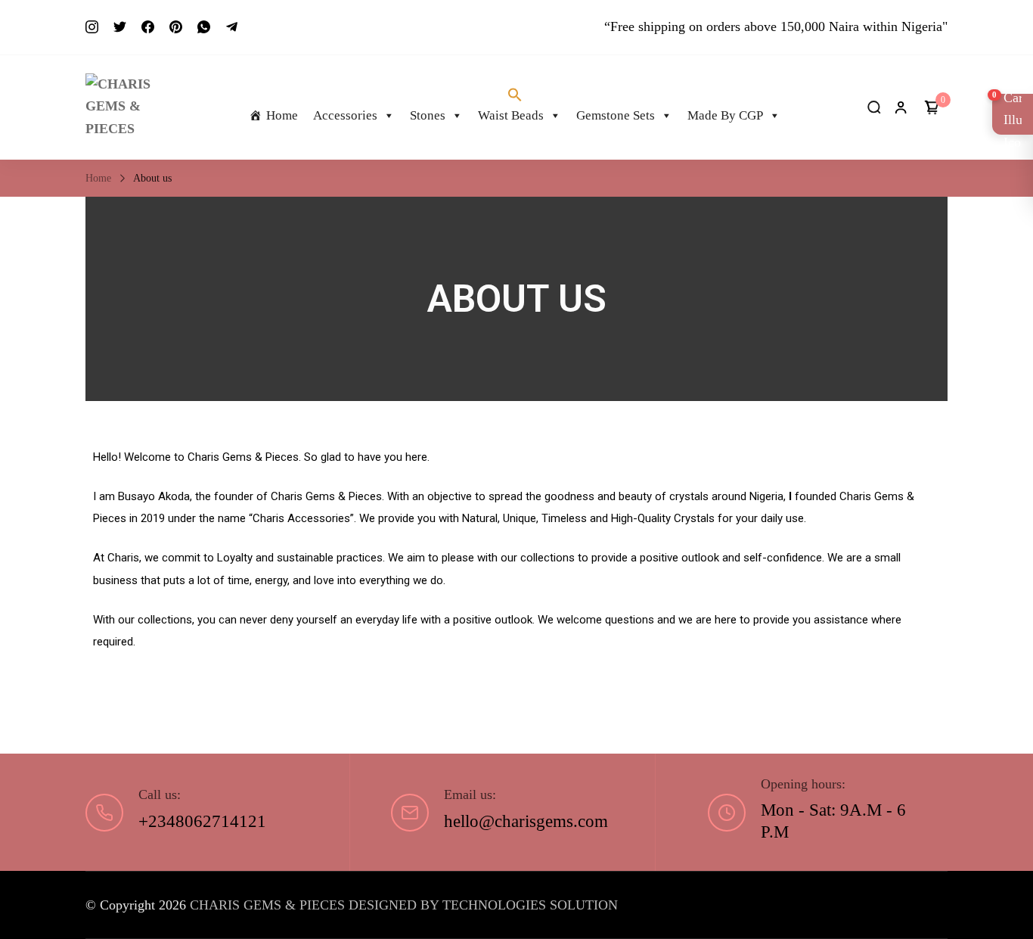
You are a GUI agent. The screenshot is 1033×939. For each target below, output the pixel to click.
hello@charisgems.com (526, 821)
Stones (427, 115)
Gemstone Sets (615, 115)
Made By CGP (725, 115)
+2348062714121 (202, 821)
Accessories (345, 115)
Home (282, 115)
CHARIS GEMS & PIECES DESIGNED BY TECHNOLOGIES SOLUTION (404, 905)
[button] (515, 95)
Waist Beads (511, 115)
